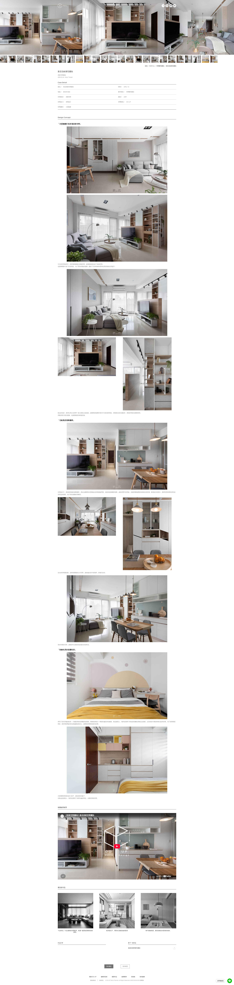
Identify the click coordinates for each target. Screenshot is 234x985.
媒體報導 (124, 977)
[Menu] (60, 6)
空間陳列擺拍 (160, 66)
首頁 (146, 66)
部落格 (133, 977)
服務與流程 (104, 977)
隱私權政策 (93, 980)
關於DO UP (92, 977)
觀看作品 (114, 977)
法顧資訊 (101, 980)
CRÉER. (142, 980)
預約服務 (142, 977)
